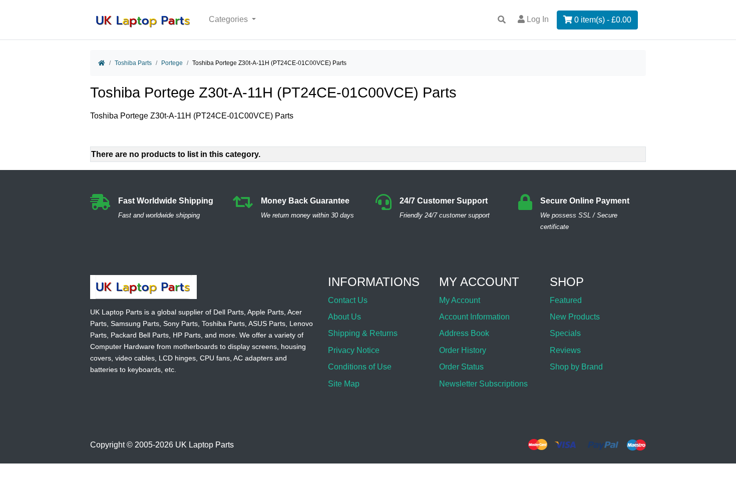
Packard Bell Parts (140, 335)
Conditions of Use (360, 366)
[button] (717, 444)
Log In (537, 19)
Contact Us (347, 300)
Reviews (565, 350)
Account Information (474, 316)
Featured (566, 300)
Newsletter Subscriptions (483, 384)
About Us (344, 316)
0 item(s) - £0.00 (601, 20)
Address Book (464, 333)
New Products (575, 316)
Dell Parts (228, 312)
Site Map (343, 384)
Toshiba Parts (133, 63)
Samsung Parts (135, 324)
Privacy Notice (354, 350)
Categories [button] (229, 19)
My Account (459, 300)
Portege (172, 63)
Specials (565, 333)
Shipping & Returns (363, 333)
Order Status (461, 366)
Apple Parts (265, 312)
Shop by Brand (576, 366)
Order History (462, 350)
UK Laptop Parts (204, 444)
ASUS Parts (266, 324)
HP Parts (187, 335)
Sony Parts (180, 324)
